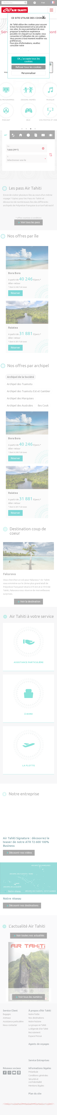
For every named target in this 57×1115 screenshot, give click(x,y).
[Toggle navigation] (51, 10)
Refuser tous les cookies (28, 67)
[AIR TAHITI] (14, 10)
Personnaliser (28, 73)
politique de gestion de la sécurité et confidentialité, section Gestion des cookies (27, 47)
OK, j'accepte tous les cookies (28, 60)
